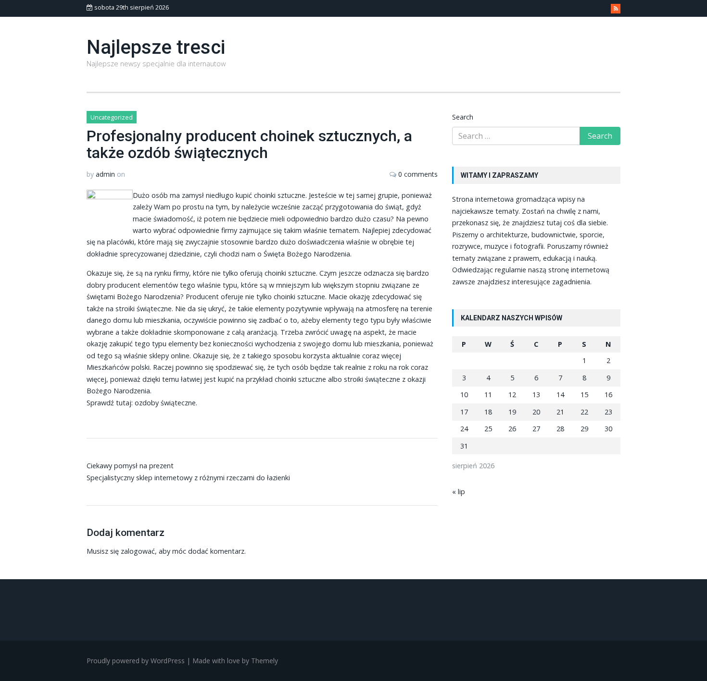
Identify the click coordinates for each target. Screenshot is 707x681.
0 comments (418, 174)
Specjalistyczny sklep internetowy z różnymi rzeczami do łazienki (188, 477)
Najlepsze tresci (156, 47)
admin (105, 174)
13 (536, 394)
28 (560, 428)
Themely (264, 660)
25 (488, 428)
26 (512, 428)
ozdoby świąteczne (165, 402)
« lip (458, 491)
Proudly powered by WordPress (136, 660)
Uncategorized (111, 117)
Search (462, 117)
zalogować (138, 551)
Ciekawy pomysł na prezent (130, 465)
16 (608, 394)
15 (584, 394)
